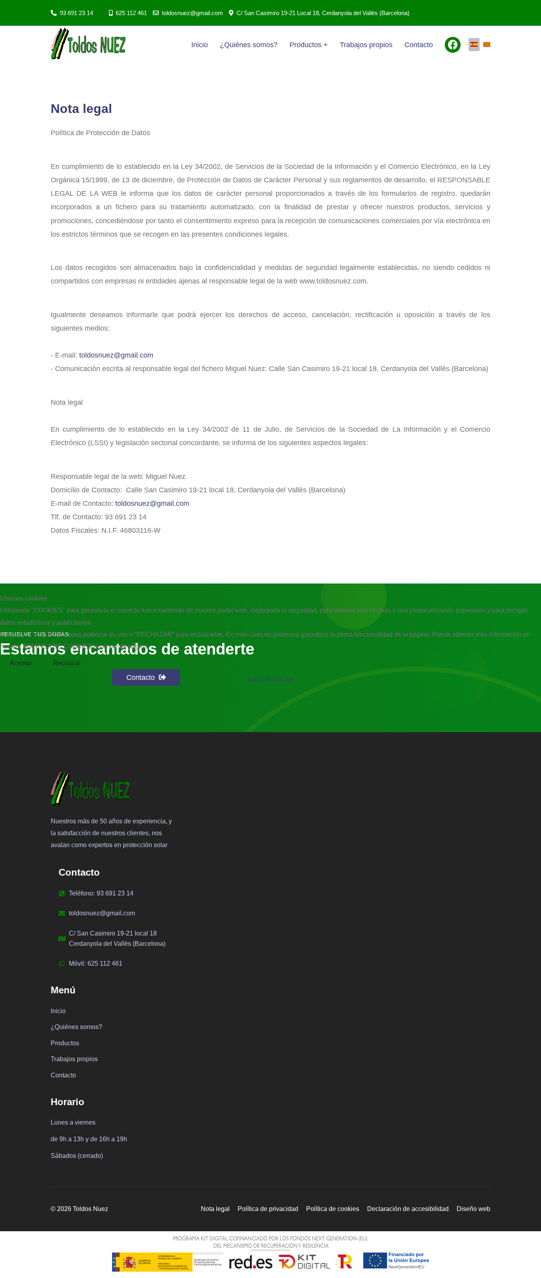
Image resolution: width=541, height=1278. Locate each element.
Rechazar (66, 663)
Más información (271, 679)
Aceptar (21, 663)
